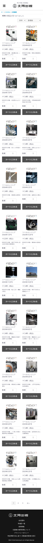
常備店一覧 (21, 523)
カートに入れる (11, 65)
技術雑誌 (7, 12)
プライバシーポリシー (21, 533)
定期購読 (14, 12)
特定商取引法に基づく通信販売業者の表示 (21, 536)
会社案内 (21, 520)
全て (2, 12)
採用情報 (21, 526)
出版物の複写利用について (21, 530)
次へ (28, 503)
